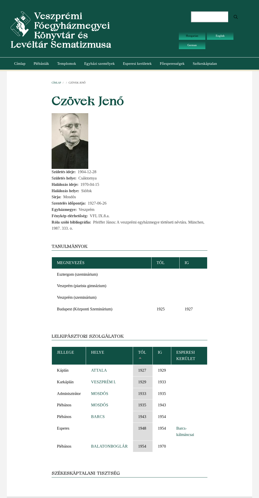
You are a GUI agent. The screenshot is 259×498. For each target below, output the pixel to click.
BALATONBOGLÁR (109, 446)
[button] (70, 140)
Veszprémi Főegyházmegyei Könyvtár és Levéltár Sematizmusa (61, 30)
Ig (160, 352)
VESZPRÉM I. (103, 382)
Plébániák (41, 64)
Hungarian (192, 35)
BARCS (98, 416)
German (192, 45)
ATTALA (99, 370)
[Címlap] (20, 24)
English (220, 35)
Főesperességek (172, 64)
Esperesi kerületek (137, 64)
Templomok (66, 64)
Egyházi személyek (99, 64)
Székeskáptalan (205, 64)
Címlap (20, 64)
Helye (97, 352)
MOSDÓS (99, 393)
